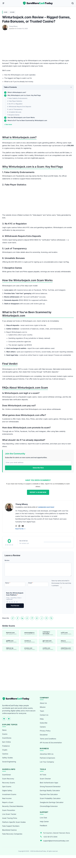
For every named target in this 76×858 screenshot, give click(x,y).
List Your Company (47, 762)
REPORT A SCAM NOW (38, 492)
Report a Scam (7, 802)
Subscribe (43, 723)
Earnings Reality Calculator (50, 790)
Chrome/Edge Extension (49, 806)
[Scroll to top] (72, 850)
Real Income (6, 798)
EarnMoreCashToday (46, 507)
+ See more (8, 124)
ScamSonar (6, 775)
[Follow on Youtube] (23, 526)
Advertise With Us (46, 754)
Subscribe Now (38, 468)
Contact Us (44, 715)
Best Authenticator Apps (49, 783)
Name (7, 583)
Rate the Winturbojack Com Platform (14, 594)
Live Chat (43, 818)
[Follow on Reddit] (19, 526)
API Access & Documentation (51, 743)
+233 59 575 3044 (50, 837)
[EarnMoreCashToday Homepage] (16, 699)
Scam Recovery (8, 779)
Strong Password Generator (50, 786)
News (4, 730)
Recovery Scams (8, 783)
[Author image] (5, 26)
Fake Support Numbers (10, 826)
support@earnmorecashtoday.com (56, 841)
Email (30, 583)
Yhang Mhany (13, 26)
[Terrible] (7, 602)
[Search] (72, 3)
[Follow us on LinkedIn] (9, 719)
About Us (43, 703)
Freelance (6, 746)
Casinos (5, 754)
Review (7, 560)
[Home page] (38, 3)
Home (5, 12)
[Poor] (9, 602)
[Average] (12, 602)
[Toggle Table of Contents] (71, 87)
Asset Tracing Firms (9, 818)
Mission (43, 707)
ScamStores (6, 738)
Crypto (4, 750)
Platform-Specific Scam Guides (14, 822)
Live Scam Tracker (9, 814)
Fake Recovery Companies (12, 834)
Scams (12, 12)
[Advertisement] (38, 45)
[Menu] (3, 3)
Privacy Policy (45, 731)
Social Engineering (9, 762)
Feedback (43, 825)
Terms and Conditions (48, 739)
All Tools (43, 775)
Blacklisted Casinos (9, 830)
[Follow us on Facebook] (4, 719)
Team (42, 711)
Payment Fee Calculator (49, 794)
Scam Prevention (8, 810)
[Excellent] (17, 602)
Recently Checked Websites (12, 806)
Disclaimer (44, 735)
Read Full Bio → (20, 529)
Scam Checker (45, 779)
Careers (43, 727)
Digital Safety (7, 790)
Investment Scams (9, 794)
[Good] (14, 602)
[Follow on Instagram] (16, 526)
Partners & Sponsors (47, 758)
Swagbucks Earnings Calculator (51, 802)
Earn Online (6, 742)
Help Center (44, 822)
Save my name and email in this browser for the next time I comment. (61, 583)
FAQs (42, 719)
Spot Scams (6, 786)
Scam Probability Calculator (50, 798)
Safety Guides (7, 758)
